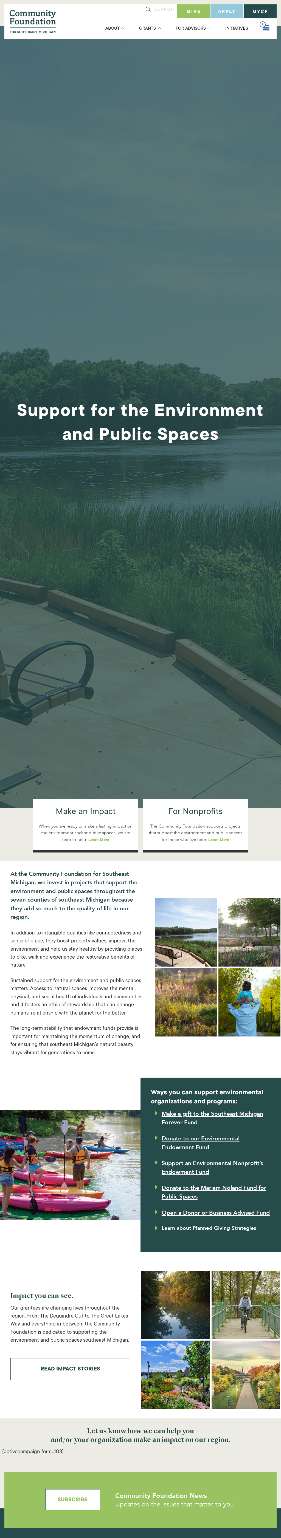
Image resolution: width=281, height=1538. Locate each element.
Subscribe (73, 1500)
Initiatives (236, 28)
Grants (147, 28)
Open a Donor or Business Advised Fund (216, 1213)
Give (194, 11)
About (112, 28)
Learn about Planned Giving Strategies (209, 1228)
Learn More (98, 840)
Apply (227, 11)
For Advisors (191, 28)
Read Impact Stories (70, 1369)
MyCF (260, 11)
